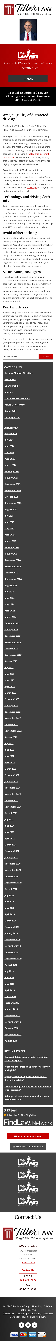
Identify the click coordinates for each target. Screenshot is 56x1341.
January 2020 (11, 933)
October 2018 (11, 1028)
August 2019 (11, 965)
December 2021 (12, 787)
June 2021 (9, 825)
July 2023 (9, 667)
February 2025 (12, 547)
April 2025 (10, 534)
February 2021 (12, 851)
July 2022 (9, 743)
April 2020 (10, 914)
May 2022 (9, 756)
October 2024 (11, 572)
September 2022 (13, 730)
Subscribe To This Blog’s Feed (22, 1115)
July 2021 (9, 819)
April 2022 (10, 762)
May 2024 (9, 604)
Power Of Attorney (14, 404)
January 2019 (11, 1009)
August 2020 (11, 889)
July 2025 (9, 515)
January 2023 (11, 705)
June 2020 (9, 901)
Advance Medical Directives (19, 373)
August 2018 (11, 1040)
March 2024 (10, 617)
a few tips (32, 187)
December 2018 (12, 1015)
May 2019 (9, 984)
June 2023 (9, 674)
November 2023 (13, 642)
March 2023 (10, 692)
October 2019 (11, 952)
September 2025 (13, 503)
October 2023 (11, 648)
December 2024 (12, 560)
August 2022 (11, 737)
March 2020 (10, 920)
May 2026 (9, 452)
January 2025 (11, 553)
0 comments (42, 129)
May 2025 (9, 528)
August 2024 (11, 585)
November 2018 (13, 1021)
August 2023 (11, 661)
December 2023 (12, 635)
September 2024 (13, 579)
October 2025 (11, 496)
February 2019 (12, 1002)
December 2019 (12, 939)
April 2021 (10, 838)
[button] (28, 78)
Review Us (28, 1270)
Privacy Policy (35, 1313)
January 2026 (11, 477)
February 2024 (12, 623)
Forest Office (28, 1262)
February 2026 (12, 471)
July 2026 (9, 439)
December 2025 (12, 484)
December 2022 (12, 711)
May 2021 (9, 832)
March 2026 (10, 465)
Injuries (30, 129)
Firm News (10, 379)
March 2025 (10, 541)
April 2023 (10, 686)
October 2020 (11, 876)
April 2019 (10, 990)
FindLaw (41, 1316)
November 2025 (13, 490)
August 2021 (11, 813)
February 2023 (12, 699)
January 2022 (11, 781)
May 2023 (9, 680)
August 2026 (11, 433)
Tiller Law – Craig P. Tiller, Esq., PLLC (30, 1306)
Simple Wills (11, 411)
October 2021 (11, 800)
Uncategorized (12, 417)
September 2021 (13, 806)
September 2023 (13, 655)
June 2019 (9, 977)
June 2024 (9, 598)
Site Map (20, 1313)
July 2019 (9, 971)
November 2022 (13, 718)
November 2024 (13, 566)
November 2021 (13, 794)
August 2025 (11, 509)
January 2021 (11, 857)
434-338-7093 (28, 68)
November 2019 (13, 945)
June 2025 (9, 522)
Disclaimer (8, 1313)
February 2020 (12, 927)
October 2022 (11, 724)
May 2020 (9, 908)
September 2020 (13, 882)
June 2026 (9, 446)
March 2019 (10, 996)
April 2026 (10, 458)
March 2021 (10, 844)
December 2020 (12, 863)
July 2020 (9, 895)
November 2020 (13, 870)
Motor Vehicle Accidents (17, 398)
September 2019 (13, 958)
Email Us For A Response (29, 1146)
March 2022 (10, 768)
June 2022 (9, 749)
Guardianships (12, 385)
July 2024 (9, 591)
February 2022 (12, 775)
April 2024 (10, 610)
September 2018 (13, 1034)
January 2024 (11, 629)
